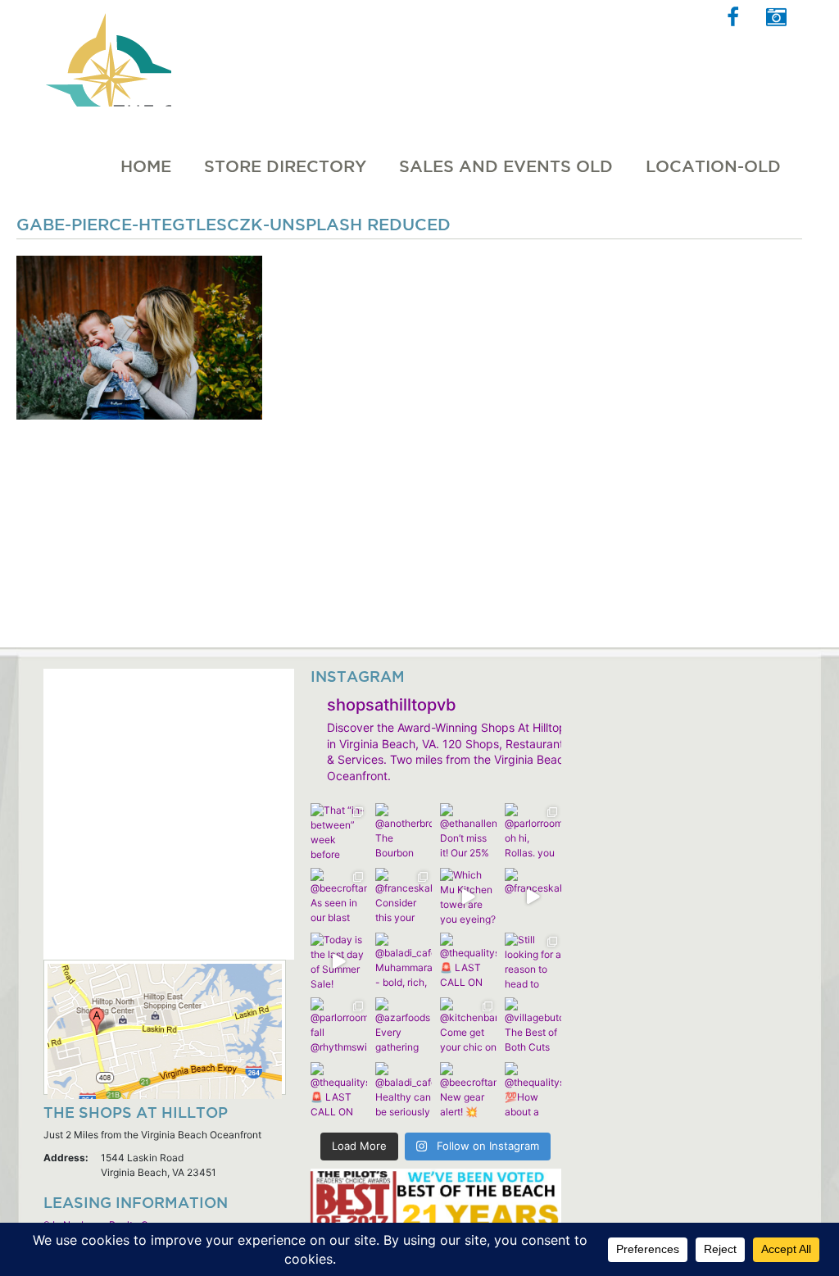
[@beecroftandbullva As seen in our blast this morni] (339, 896)
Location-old (713, 166)
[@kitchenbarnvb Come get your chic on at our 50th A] (468, 1025)
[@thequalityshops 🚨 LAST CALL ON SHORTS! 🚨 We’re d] (468, 961)
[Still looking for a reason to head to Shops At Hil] (533, 961)
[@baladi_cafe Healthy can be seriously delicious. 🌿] (403, 1090)
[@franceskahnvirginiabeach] (533, 896)
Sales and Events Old (506, 166)
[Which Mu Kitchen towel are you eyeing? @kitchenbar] (468, 896)
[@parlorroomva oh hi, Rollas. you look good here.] (533, 831)
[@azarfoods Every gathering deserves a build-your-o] (403, 1025)
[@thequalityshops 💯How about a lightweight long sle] (533, 1090)
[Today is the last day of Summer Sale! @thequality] (339, 961)
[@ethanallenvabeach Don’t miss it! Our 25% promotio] (468, 831)
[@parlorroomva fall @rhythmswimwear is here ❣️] (339, 1025)
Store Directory (285, 166)
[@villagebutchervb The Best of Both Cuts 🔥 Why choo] (533, 1025)
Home (145, 166)
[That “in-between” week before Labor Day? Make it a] (339, 831)
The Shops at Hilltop (106, 53)
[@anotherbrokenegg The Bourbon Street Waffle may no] (403, 831)
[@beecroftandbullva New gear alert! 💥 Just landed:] (468, 1090)
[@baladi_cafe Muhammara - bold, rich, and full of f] (403, 961)
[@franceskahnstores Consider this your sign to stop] (403, 896)
